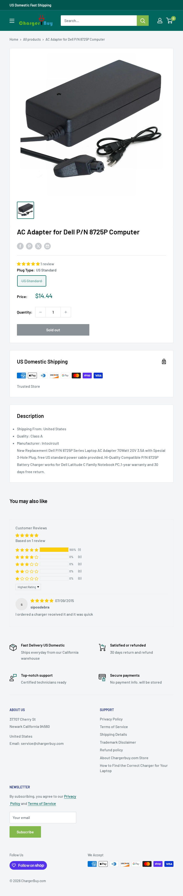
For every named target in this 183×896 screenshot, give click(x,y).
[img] (42, 600)
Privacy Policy (111, 719)
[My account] (160, 20)
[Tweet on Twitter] (38, 245)
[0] (170, 20)
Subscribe (25, 832)
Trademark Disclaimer (118, 742)
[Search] (143, 20)
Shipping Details (113, 734)
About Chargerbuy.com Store (124, 757)
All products (32, 39)
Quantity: (24, 312)
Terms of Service (114, 726)
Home (14, 39)
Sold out (53, 329)
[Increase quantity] (66, 312)
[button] (29, 263)
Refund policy (111, 749)
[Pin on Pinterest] (29, 245)
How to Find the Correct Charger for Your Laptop (134, 768)
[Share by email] (47, 245)
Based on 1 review (30, 540)
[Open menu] (12, 21)
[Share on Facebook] (20, 245)
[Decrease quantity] (41, 312)
